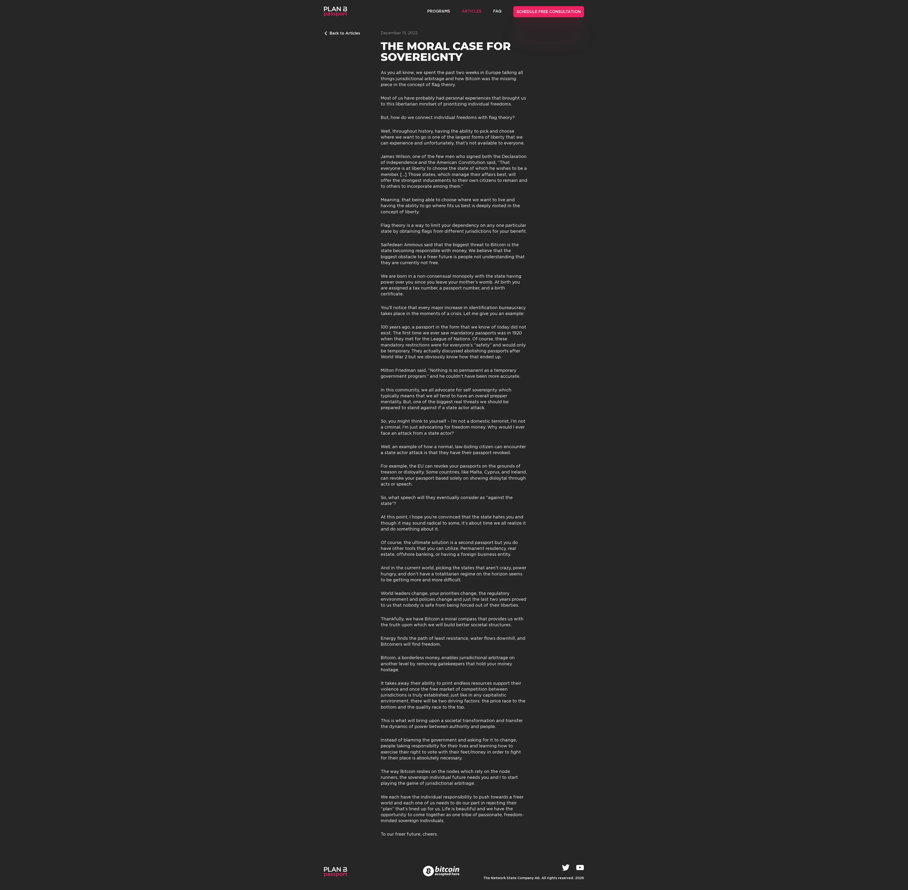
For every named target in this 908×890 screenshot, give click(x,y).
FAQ (497, 11)
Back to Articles (345, 33)
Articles (471, 11)
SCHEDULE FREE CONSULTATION (549, 12)
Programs (438, 11)
